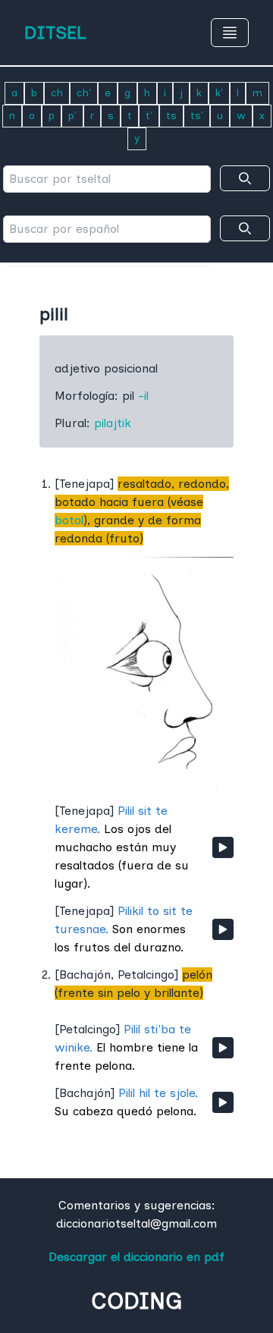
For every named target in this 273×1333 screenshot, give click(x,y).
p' (72, 115)
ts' (196, 115)
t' (149, 115)
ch (57, 92)
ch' (84, 92)
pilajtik (112, 423)
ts (171, 115)
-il (143, 395)
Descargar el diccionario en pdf (136, 1257)
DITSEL (55, 32)
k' (219, 92)
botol (69, 520)
